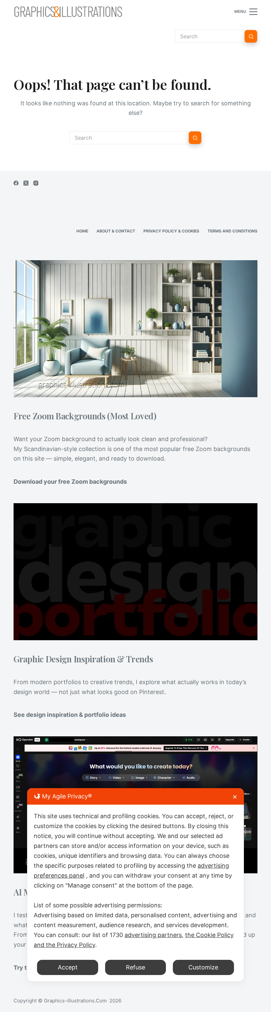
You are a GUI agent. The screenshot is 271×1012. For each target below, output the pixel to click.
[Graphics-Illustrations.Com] (68, 11)
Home (82, 230)
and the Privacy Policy (64, 944)
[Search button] (251, 36)
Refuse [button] (135, 967)
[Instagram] (35, 183)
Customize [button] (203, 967)
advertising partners (153, 934)
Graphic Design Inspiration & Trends (83, 658)
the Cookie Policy (209, 934)
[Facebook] (16, 183)
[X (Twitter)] (25, 183)
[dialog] (135, 885)
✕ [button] (234, 796)
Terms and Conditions (232, 230)
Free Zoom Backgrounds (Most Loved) (85, 415)
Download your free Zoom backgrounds (70, 481)
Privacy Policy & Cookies (171, 230)
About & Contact (116, 230)
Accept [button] (68, 967)
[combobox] (129, 137)
